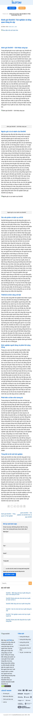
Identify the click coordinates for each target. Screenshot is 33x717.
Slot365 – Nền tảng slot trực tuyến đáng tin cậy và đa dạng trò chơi (18, 593)
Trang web (6, 561)
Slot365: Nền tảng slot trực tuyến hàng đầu (18, 603)
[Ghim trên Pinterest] (21, 506)
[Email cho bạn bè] (18, 506)
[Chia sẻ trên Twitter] (15, 506)
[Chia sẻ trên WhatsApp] (8, 506)
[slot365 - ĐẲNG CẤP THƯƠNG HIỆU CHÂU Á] (16, 2)
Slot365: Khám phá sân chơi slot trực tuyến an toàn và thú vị (18, 599)
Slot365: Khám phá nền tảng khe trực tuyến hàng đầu (18, 620)
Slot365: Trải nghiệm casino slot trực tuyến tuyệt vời (18, 615)
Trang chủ (5, 13)
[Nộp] (30, 583)
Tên (4, 545)
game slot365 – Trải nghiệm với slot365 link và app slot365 (24, 515)
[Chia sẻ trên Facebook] (11, 506)
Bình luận (6, 531)
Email (5, 553)
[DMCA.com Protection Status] (6, 686)
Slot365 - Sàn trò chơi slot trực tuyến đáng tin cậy (19, 609)
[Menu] (2, 3)
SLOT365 (9, 640)
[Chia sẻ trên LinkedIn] (24, 506)
